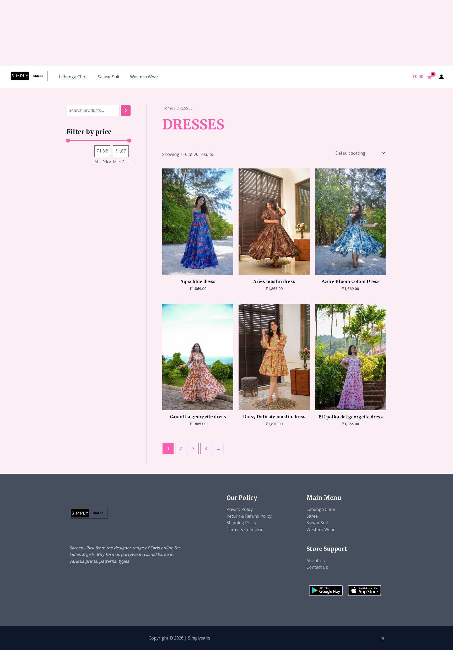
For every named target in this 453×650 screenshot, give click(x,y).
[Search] (126, 110)
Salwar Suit (109, 77)
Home (167, 108)
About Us (315, 561)
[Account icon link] (441, 76)
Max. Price (122, 161)
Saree (312, 516)
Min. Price (102, 161)
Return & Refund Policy (249, 516)
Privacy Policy (239, 509)
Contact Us (317, 567)
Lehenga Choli (73, 77)
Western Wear (144, 77)
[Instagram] (382, 638)
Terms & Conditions (246, 529)
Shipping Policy (241, 523)
